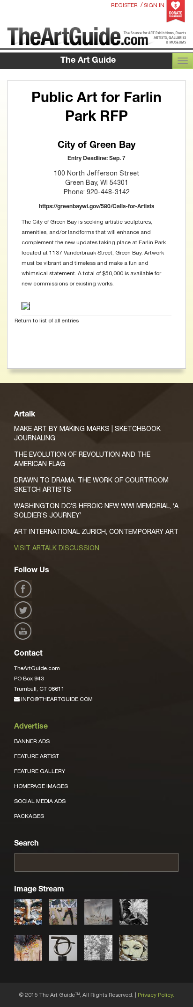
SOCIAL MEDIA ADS (40, 801)
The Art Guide (88, 61)
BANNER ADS (32, 741)
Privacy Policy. (156, 995)
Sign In (154, 5)
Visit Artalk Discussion (56, 548)
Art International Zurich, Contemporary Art (96, 531)
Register (124, 5)
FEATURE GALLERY (39, 771)
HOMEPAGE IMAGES (41, 786)
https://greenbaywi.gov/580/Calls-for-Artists (96, 207)
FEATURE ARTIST (36, 756)
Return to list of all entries (47, 320)
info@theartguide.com (56, 699)
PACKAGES (29, 816)
